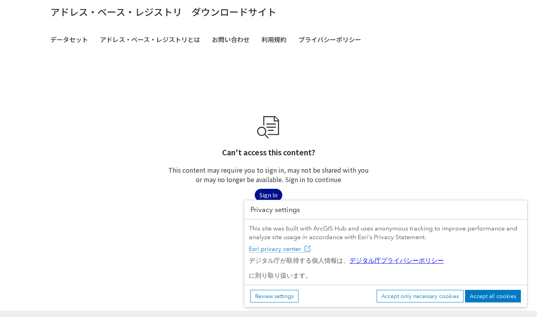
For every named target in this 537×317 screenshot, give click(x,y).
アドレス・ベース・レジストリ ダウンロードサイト (163, 11)
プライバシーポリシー (329, 39)
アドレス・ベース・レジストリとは (150, 39)
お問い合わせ (231, 39)
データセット (69, 39)
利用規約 (274, 39)
